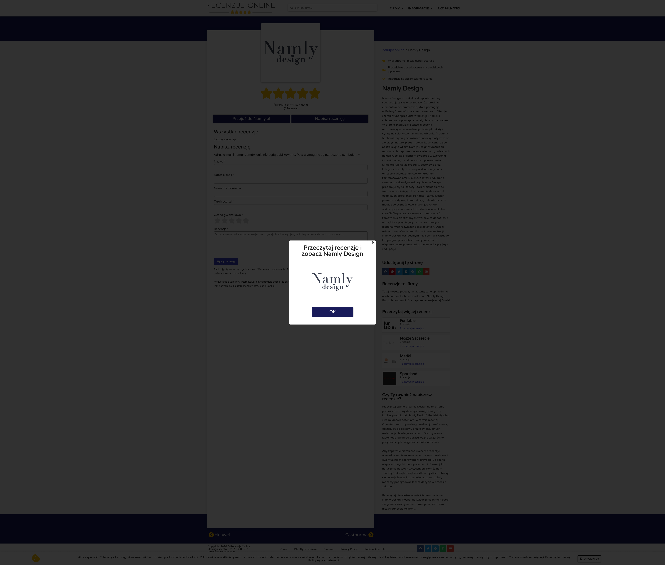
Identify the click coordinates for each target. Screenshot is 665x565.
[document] (332, 282)
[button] (374, 242)
